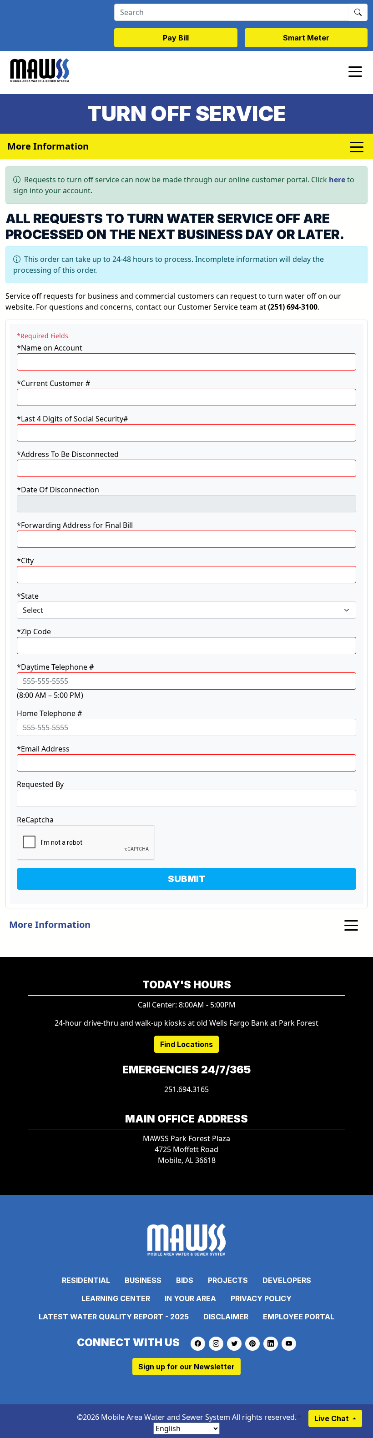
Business (143, 1280)
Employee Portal (298, 1316)
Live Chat (332, 1418)
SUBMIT (187, 878)
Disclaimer (225, 1316)
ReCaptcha (35, 820)
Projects (228, 1280)
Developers (286, 1280)
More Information (50, 924)
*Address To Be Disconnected (68, 454)
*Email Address (43, 749)
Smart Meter (306, 37)
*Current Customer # (53, 383)
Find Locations (186, 1044)
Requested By (40, 784)
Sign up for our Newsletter (186, 1366)
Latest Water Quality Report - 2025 (114, 1316)
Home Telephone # (49, 713)
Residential (86, 1280)
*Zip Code (34, 631)
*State (28, 596)
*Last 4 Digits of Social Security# (72, 419)
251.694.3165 (186, 1089)
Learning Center (115, 1298)
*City (25, 561)
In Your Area (190, 1298)
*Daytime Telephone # (55, 667)
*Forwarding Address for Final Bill (75, 525)
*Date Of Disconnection (58, 490)
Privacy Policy (261, 1298)
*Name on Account (49, 348)
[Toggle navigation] (355, 71)
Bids (184, 1280)
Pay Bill (176, 37)
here (337, 180)
